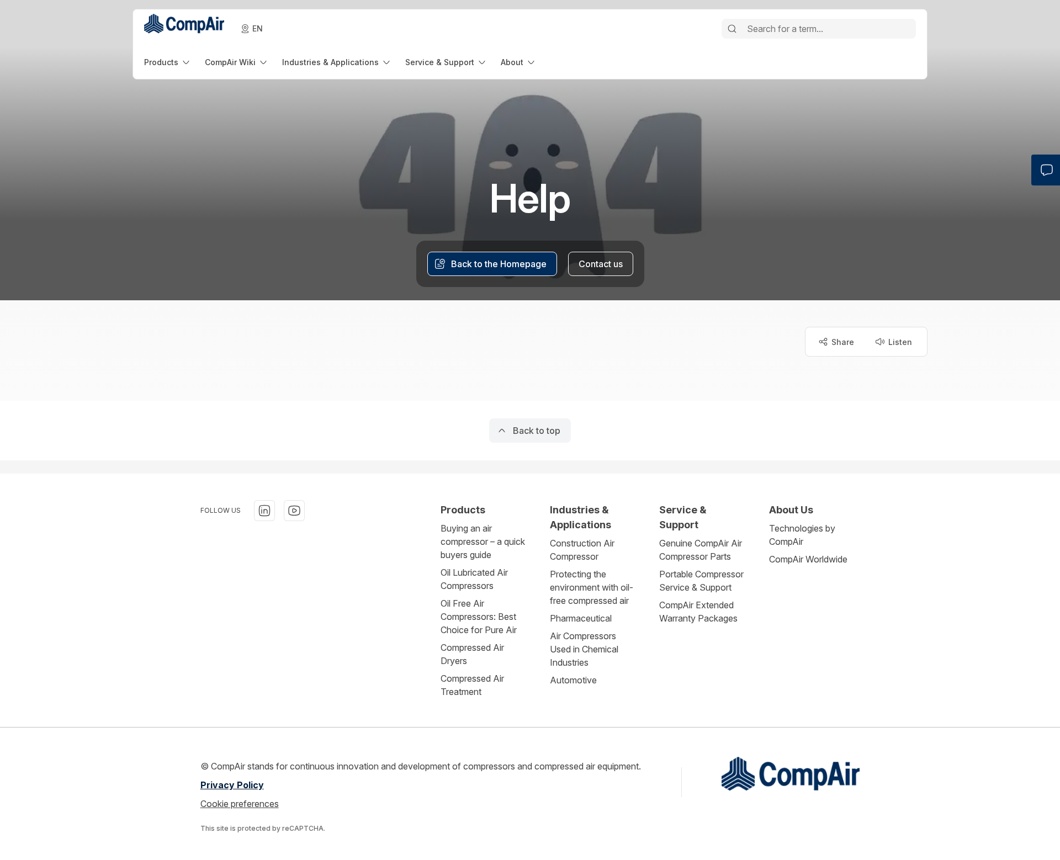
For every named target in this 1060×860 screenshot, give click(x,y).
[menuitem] (168, 62)
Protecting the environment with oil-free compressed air (591, 587)
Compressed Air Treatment (472, 685)
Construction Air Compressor (582, 550)
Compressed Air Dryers (472, 654)
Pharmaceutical (581, 618)
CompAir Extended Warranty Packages (698, 611)
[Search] (732, 29)
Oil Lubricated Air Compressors (474, 579)
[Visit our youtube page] (294, 510)
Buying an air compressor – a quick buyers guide (483, 541)
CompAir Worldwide (808, 559)
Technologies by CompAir (802, 535)
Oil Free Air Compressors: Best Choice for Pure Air (479, 616)
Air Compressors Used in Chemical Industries (584, 649)
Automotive (573, 680)
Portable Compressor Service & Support (701, 581)
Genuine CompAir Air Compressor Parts (700, 550)
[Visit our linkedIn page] (264, 510)
